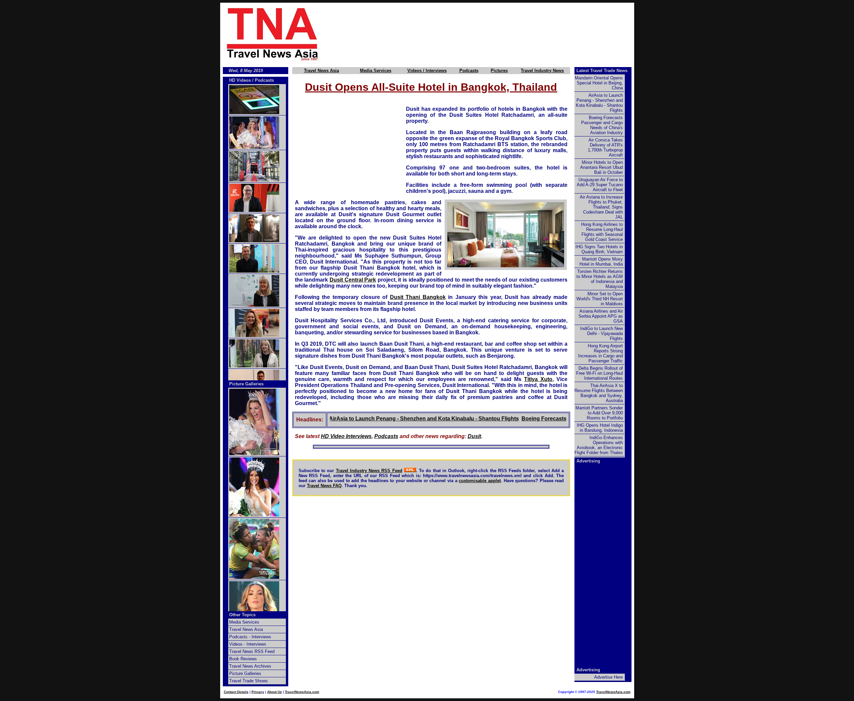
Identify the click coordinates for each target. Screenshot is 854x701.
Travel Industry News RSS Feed (369, 470)
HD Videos (240, 80)
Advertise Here (608, 677)
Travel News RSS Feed (252, 651)
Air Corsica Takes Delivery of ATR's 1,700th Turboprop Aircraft (605, 147)
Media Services (375, 70)
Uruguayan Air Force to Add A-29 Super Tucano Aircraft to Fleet (600, 184)
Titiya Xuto (538, 379)
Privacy (258, 692)
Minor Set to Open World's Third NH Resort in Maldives (599, 298)
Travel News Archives (250, 666)
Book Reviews (243, 658)
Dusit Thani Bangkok (418, 297)
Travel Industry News (542, 70)
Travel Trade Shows (248, 680)
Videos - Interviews (247, 644)
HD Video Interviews (346, 436)
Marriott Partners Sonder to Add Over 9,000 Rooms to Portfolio (599, 412)
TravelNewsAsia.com (302, 692)
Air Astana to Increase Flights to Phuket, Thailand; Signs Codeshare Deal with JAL (601, 207)
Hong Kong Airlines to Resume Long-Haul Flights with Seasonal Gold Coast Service (602, 232)
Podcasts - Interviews (250, 636)
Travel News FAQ (324, 485)
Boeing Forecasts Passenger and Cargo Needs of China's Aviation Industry (602, 125)
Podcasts (468, 70)
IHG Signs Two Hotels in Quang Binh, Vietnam (599, 249)
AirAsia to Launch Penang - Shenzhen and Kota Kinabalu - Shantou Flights (406, 418)
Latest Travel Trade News (601, 70)
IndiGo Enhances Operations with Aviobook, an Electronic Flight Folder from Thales (598, 445)
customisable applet (480, 480)
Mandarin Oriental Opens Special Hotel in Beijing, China (599, 82)
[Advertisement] (487, 34)
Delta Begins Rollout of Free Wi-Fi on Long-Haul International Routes (599, 373)
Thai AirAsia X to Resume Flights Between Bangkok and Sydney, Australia (598, 393)
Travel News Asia (321, 70)
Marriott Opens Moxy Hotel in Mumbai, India (601, 262)
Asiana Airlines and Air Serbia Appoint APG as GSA (600, 316)
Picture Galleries (246, 383)
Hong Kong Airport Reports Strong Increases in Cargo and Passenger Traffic (600, 353)
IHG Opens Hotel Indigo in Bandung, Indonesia (600, 428)
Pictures (499, 70)
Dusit (474, 436)
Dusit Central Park (353, 280)
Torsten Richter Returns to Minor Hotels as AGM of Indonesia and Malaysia (599, 279)
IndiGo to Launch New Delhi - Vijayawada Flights (601, 333)
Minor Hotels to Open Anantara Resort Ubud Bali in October (601, 167)
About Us (274, 692)
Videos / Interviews (427, 70)
